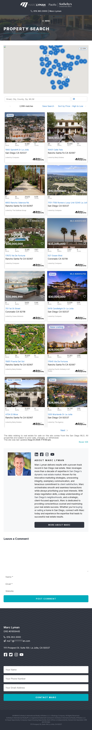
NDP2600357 (37, 327)
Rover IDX (83, 442)
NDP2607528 (37, 380)
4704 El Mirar (11, 414)
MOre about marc (59, 525)
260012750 (81, 274)
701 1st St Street (12, 308)
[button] (56, 61)
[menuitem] (48, 106)
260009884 (80, 168)
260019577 (81, 380)
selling (40, 510)
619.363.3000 (14, 637)
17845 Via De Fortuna (58, 361)
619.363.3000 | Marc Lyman (47, 11)
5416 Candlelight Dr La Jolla (60, 308)
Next (63, 430)
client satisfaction (69, 484)
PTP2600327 (38, 274)
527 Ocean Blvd (55, 255)
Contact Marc (46, 697)
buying (79, 507)
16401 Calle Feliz (55, 149)
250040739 (38, 221)
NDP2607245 (80, 327)
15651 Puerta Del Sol (14, 361)
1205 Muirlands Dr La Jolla (60, 414)
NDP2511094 (38, 168)
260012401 (81, 221)
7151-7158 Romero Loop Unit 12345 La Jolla (68, 202)
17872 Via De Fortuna (15, 255)
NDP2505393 (80, 115)
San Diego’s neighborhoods (48, 497)
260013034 (38, 115)
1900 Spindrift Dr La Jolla (17, 149)
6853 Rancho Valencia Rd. (17, 202)
